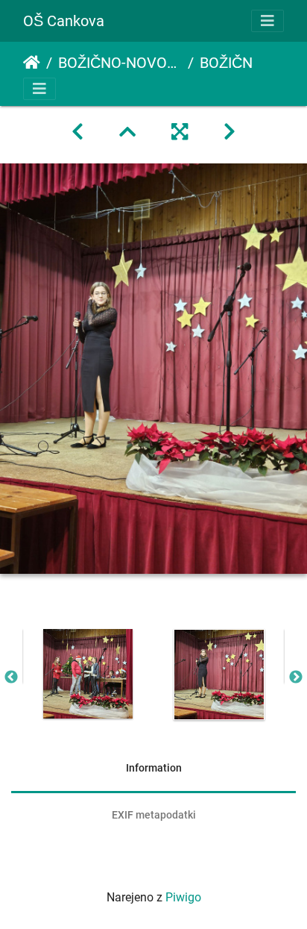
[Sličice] (127, 132)
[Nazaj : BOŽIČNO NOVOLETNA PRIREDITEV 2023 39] (77, 132)
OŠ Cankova (63, 21)
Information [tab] (154, 768)
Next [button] (295, 677)
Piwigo (183, 897)
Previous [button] (11, 677)
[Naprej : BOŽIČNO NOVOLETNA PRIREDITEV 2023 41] (229, 132)
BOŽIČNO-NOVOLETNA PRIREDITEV (120, 63)
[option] (88, 674)
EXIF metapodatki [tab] (154, 815)
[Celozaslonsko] (180, 132)
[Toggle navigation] (267, 21)
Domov (31, 62)
